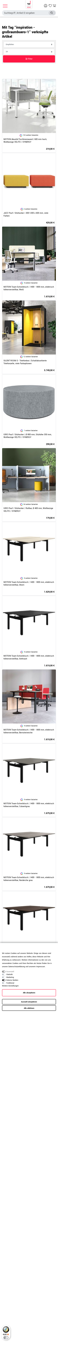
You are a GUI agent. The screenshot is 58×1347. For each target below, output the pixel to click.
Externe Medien (12, 980)
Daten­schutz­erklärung (16, 966)
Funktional (10, 983)
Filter (30, 58)
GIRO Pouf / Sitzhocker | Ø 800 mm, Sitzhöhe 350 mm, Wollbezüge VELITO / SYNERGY (28, 436)
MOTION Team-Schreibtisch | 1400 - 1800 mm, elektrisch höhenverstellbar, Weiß (29, 288)
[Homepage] (29, 4)
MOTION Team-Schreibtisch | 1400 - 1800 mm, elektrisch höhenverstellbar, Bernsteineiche (29, 731)
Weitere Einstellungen (10, 986)
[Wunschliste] (50, 5)
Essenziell (10, 971)
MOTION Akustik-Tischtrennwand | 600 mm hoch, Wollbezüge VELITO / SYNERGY (25, 141)
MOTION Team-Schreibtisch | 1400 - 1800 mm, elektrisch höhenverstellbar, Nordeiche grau (29, 879)
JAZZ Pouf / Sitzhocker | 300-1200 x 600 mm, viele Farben (26, 214)
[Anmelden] (46, 5)
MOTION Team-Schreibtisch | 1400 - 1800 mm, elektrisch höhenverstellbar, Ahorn (29, 583)
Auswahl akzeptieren (29, 1002)
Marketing (10, 977)
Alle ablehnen (29, 1008)
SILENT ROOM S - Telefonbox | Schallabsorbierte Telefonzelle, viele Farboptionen (25, 362)
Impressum (40, 966)
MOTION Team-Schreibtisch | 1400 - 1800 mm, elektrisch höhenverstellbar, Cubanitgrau (29, 805)
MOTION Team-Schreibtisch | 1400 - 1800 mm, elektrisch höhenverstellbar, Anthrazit (29, 657)
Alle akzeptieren (29, 993)
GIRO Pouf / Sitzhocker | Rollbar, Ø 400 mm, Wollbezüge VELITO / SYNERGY (28, 510)
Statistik (9, 974)
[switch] (6, 1337)
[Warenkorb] (54, 5)
